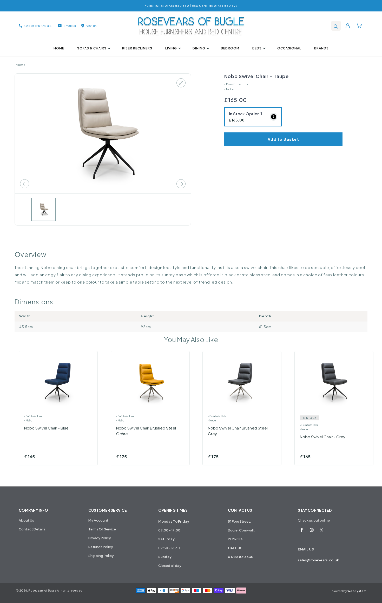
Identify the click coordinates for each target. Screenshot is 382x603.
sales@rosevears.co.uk (318, 560)
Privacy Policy (99, 538)
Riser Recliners (137, 48)
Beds (257, 48)
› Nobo (229, 89)
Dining (199, 48)
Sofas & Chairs (92, 48)
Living (171, 48)
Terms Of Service (102, 529)
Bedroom (230, 48)
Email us (70, 25)
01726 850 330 (241, 557)
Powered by (348, 591)
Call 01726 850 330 (38, 25)
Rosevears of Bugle (42, 590)
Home (59, 48)
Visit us (91, 25)
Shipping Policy (101, 556)
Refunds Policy (100, 547)
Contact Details (32, 529)
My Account (98, 520)
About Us (26, 520)
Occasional (289, 48)
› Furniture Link (236, 84)
